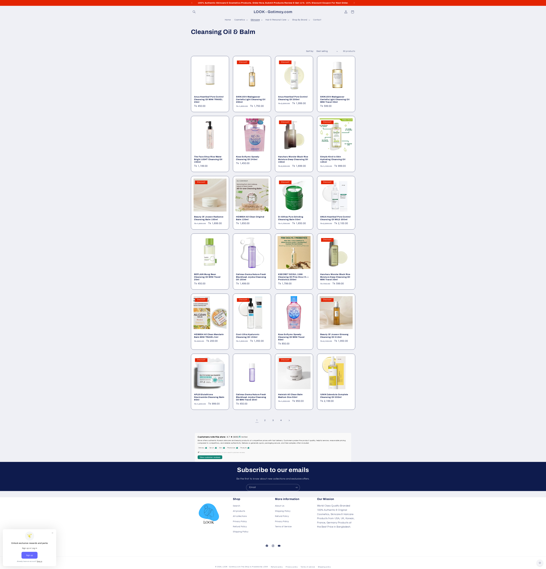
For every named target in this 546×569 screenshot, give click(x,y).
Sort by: (310, 51)
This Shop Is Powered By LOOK (254, 567)
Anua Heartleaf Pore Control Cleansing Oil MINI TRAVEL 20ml (209, 99)
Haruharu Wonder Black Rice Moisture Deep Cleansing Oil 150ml (293, 159)
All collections (240, 516)
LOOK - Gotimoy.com (231, 567)
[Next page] (289, 420)
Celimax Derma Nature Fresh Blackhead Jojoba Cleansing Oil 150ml (251, 277)
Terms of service (308, 567)
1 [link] (257, 420)
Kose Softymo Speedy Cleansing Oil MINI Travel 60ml (291, 337)
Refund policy (277, 567)
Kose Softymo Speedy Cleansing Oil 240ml (247, 158)
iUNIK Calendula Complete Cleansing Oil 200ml (334, 395)
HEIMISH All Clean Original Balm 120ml (250, 218)
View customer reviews (210, 457)
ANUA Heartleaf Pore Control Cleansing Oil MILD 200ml (335, 218)
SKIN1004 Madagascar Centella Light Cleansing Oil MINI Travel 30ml (334, 99)
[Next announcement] (354, 3)
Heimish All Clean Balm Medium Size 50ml (290, 395)
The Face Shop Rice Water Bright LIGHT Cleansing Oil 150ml (208, 159)
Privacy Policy (240, 521)
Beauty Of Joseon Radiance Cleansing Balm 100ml (208, 218)
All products (239, 511)
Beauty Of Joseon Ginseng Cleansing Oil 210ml (334, 335)
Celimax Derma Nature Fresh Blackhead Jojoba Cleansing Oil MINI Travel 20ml (251, 397)
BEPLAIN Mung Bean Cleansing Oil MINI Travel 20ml (207, 277)
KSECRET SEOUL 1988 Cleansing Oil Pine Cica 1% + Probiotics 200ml (293, 277)
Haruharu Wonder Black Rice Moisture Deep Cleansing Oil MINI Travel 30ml (335, 277)
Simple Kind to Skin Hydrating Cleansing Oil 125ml (332, 159)
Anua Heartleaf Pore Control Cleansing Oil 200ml (293, 98)
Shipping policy (324, 567)
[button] (194, 12)
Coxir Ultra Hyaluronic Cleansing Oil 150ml (247, 335)
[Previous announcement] (192, 3)
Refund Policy (240, 527)
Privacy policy (292, 567)
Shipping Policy (240, 532)
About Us (279, 506)
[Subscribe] (296, 487)
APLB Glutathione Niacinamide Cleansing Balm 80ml (209, 397)
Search (236, 506)
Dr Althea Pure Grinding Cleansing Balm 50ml (290, 218)
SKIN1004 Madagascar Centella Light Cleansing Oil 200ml (250, 99)
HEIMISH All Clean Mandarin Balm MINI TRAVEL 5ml (209, 335)
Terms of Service (283, 527)
